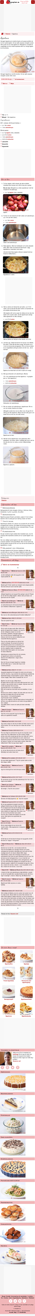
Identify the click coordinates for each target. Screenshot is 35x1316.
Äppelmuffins (9, 964)
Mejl (15, 1312)
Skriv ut (5, 83)
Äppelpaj (26, 964)
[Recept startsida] (13, 3)
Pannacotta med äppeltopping (26, 981)
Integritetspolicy (17, 1298)
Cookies (6, 1298)
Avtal (10, 1298)
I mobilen (30, 1296)
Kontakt (8, 1296)
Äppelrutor (9, 1016)
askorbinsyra (9, 127)
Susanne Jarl (14, 914)
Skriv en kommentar (11, 564)
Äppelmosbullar (26, 1016)
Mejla (12, 83)
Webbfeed (31, 1298)
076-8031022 (22, 1312)
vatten (9, 125)
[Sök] (33, 2)
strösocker (10, 139)
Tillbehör (7, 34)
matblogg (15, 1054)
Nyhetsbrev (25, 1298)
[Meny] (2, 2)
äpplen (8, 133)
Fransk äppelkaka (9, 981)
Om (2, 1298)
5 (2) (10, 79)
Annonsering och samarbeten (19, 1296)
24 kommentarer (19, 79)
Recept (3, 1296)
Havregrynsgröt (8, 999)
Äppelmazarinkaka (26, 999)
